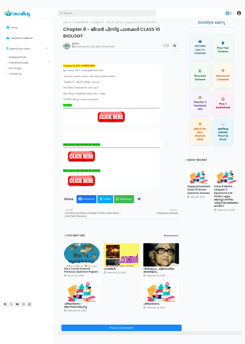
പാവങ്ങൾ (109, 268)
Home (14, 27)
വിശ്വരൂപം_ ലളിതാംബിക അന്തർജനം (158, 270)
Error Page (15, 68)
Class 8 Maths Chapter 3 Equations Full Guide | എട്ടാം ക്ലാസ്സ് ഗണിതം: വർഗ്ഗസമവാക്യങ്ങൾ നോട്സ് (226, 196)
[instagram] (23, 304)
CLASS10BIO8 (80, 22)
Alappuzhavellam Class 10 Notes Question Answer (198, 190)
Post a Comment (121, 328)
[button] (238, 13)
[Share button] (139, 199)
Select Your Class (19, 48)
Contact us (15, 74)
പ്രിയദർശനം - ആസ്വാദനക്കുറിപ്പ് (75, 305)
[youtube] (17, 304)
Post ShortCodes (19, 62)
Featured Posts (17, 57)
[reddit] (29, 304)
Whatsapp (126, 199)
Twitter (107, 199)
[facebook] (5, 304)
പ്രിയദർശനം (151, 303)
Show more (171, 235)
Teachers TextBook (21, 38)
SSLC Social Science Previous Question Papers (81, 270)
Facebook (89, 199)
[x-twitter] (11, 304)
